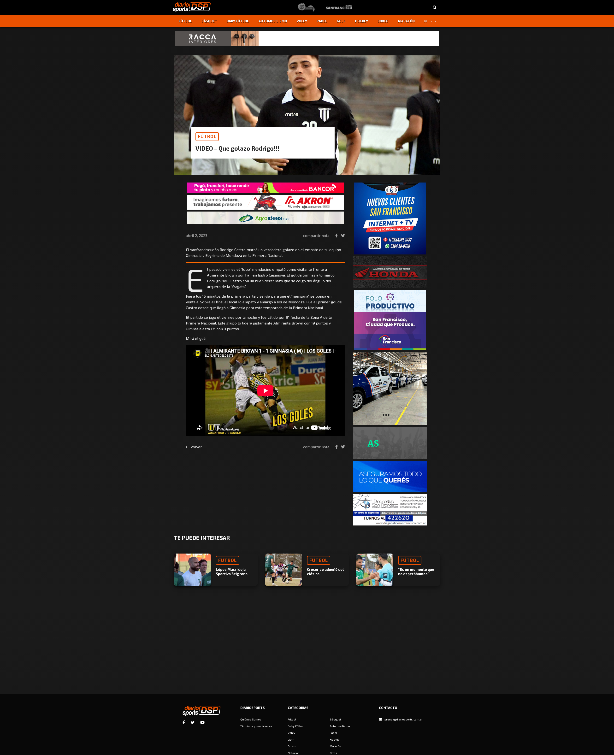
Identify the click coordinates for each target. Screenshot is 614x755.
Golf (341, 21)
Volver (196, 446)
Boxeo (383, 21)
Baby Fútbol (238, 21)
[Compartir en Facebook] (337, 235)
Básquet (209, 21)
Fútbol (185, 21)
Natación (294, 753)
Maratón (406, 21)
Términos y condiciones (256, 726)
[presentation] (432, 21)
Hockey (361, 21)
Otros (333, 753)
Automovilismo (273, 21)
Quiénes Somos (250, 719)
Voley (302, 21)
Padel (322, 21)
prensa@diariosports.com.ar (403, 719)
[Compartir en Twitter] (343, 235)
